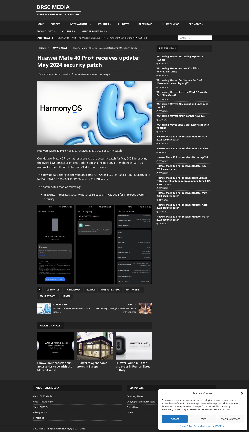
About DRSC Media (217, 426)
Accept (175, 418)
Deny (203, 418)
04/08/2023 (163, 173)
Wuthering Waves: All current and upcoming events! (182, 105)
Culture (67, 31)
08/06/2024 (163, 111)
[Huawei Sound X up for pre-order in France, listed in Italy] (134, 346)
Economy (195, 24)
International (79, 24)
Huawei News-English (100, 74)
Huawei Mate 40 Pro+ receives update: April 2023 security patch (182, 206)
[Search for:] (195, 37)
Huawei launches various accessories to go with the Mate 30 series (54, 366)
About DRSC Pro (41, 407)
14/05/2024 (47, 74)
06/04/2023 (163, 223)
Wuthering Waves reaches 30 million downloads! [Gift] (178, 70)
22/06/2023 (163, 188)
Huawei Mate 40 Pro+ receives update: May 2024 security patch (182, 138)
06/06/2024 (163, 119)
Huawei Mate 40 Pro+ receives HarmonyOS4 (182, 157)
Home (40, 24)
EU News (123, 24)
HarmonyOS (52, 289)
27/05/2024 (163, 131)
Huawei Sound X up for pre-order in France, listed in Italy (133, 366)
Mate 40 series (134, 289)
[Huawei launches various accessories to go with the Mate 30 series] (55, 346)
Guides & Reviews (93, 31)
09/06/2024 (163, 87)
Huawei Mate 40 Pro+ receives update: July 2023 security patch (181, 167)
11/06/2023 (163, 200)
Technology (45, 31)
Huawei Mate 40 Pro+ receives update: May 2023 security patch (182, 194)
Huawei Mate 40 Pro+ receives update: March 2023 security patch (183, 218)
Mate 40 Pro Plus (110, 289)
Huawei (90, 289)
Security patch (48, 296)
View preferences (230, 418)
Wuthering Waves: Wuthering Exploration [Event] (181, 58)
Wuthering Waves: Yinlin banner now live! (181, 115)
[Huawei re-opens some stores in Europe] (95, 346)
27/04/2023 (163, 211)
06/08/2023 (163, 161)
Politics (103, 24)
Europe (55, 24)
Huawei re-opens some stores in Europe (92, 364)
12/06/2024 (163, 63)
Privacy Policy (186, 426)
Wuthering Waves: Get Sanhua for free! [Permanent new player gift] (179, 82)
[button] (242, 393)
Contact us (38, 417)
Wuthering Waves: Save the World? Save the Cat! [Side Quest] (182, 93)
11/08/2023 (163, 152)
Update (66, 296)
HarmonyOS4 (73, 289)
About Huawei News (43, 401)
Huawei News (170, 24)
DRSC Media (63, 74)
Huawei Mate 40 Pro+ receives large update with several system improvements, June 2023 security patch (184, 180)
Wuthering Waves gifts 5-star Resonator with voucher (183, 126)
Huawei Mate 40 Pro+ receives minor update (182, 148)
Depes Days (145, 24)
